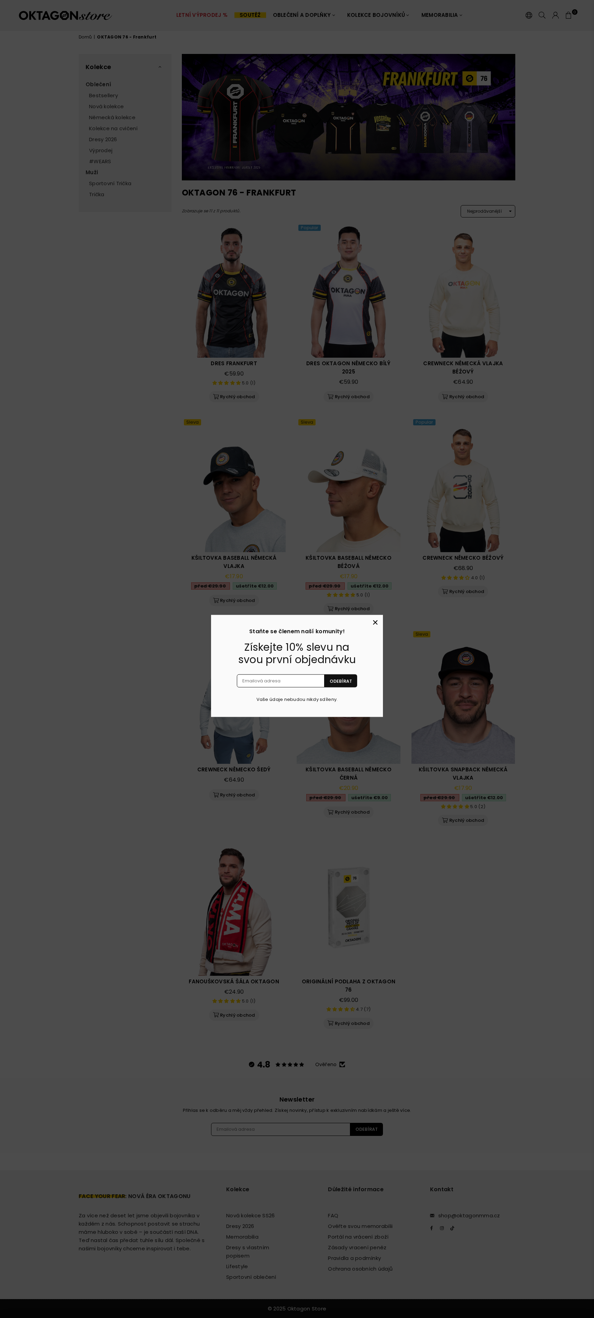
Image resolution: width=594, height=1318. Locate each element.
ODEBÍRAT (341, 681)
